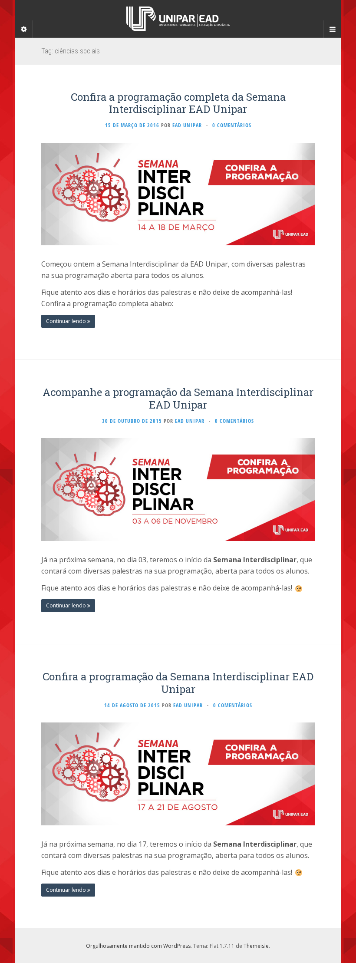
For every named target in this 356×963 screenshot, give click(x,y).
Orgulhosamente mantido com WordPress (138, 946)
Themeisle (256, 946)
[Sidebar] (24, 29)
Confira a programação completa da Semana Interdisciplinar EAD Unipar (178, 103)
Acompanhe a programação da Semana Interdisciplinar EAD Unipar (178, 398)
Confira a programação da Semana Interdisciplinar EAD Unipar (178, 682)
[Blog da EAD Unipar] (178, 19)
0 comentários (231, 125)
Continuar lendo (66, 321)
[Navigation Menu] (332, 29)
